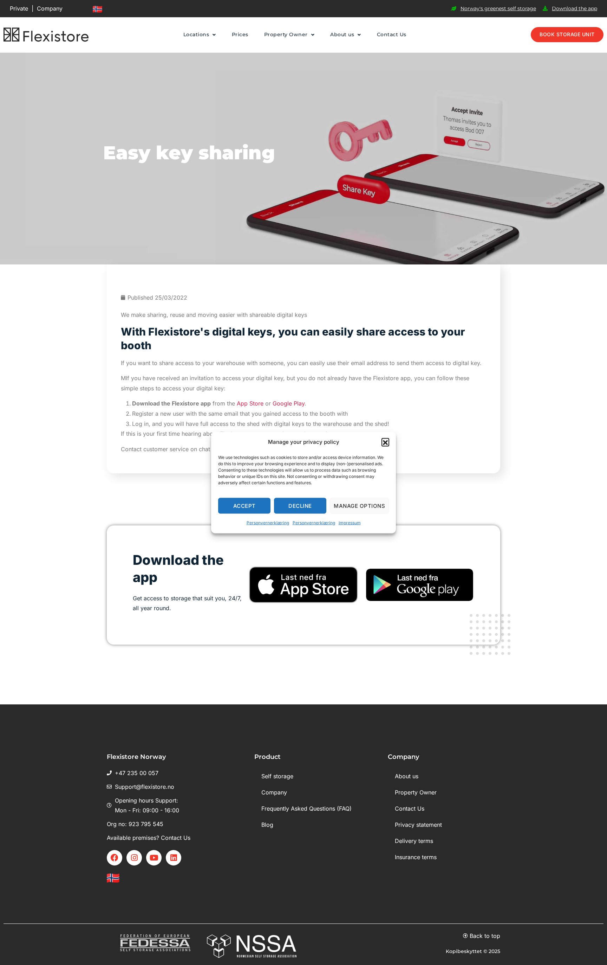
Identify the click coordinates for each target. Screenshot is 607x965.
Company (50, 8)
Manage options (359, 505)
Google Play (289, 403)
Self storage (277, 776)
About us (342, 34)
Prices (240, 34)
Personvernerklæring (268, 522)
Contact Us (391, 34)
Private (19, 8)
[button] (385, 442)
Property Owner (286, 34)
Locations (196, 34)
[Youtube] (154, 857)
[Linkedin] (173, 857)
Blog (267, 824)
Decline (300, 505)
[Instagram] (134, 857)
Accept (244, 505)
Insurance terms (416, 857)
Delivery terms (414, 840)
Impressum (350, 522)
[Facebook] (114, 857)
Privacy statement (418, 824)
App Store (250, 403)
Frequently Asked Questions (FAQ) (306, 808)
